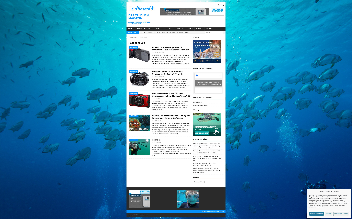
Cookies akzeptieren (316, 213)
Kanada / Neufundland (200, 105)
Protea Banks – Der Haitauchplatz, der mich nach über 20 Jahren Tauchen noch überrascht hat (207, 158)
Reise (157, 29)
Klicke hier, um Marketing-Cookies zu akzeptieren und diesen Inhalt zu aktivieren (208, 83)
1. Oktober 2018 (158, 121)
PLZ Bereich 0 (197, 102)
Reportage (168, 29)
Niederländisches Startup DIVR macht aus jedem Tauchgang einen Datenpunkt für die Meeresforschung (206, 170)
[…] (153, 65)
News (130, 29)
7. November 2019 (159, 76)
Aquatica (156, 140)
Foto (189, 29)
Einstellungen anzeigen (341, 213)
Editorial (209, 29)
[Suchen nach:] (214, 32)
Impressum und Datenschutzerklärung (213, 211)
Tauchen (180, 29)
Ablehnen (328, 213)
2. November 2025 (159, 52)
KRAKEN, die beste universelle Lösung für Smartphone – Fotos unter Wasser (171, 116)
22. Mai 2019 (157, 98)
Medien (198, 29)
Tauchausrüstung (144, 29)
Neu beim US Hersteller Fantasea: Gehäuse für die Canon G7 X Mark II (168, 72)
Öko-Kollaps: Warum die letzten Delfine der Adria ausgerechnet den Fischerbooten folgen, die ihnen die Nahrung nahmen (207, 146)
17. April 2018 (157, 142)
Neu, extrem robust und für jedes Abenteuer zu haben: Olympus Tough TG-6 (171, 94)
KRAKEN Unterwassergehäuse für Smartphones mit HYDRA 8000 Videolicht (170, 48)
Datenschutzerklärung (319, 207)
